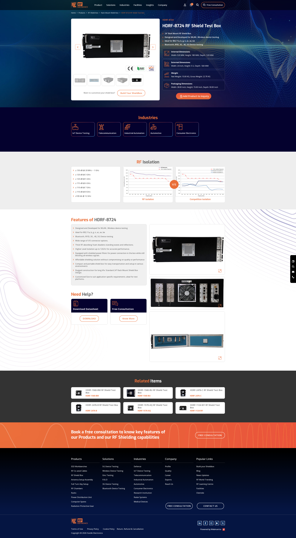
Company (162, 5)
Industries (124, 5)
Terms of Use (77, 529)
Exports (168, 479)
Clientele (200, 493)
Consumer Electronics (143, 488)
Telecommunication (142, 475)
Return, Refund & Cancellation (130, 529)
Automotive (139, 484)
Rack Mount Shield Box (109, 13)
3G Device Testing (110, 484)
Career (168, 475)
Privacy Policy (93, 529)
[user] (185, 5)
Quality (168, 471)
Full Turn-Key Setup (79, 484)
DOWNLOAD (89, 318)
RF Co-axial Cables (79, 471)
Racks (73, 493)
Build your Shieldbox (205, 466)
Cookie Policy (108, 529)
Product (98, 5)
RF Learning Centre (204, 484)
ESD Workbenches (79, 466)
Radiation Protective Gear (82, 506)
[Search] (197, 5)
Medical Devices (141, 501)
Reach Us (169, 484)
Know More (128, 318)
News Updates (202, 475)
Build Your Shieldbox (131, 93)
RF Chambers (77, 488)
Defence (137, 466)
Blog (198, 471)
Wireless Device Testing (112, 471)
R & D (104, 479)
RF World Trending (204, 479)
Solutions (110, 5)
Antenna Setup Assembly (82, 479)
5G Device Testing (110, 466)
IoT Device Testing (142, 471)
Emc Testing (107, 475)
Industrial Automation (143, 479)
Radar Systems (140, 497)
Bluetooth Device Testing (113, 488)
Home (73, 13)
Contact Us (210, 506)
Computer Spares (78, 501)
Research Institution (143, 493)
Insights (150, 5)
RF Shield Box (93, 13)
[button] (153, 47)
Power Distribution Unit (81, 497)
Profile (168, 466)
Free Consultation (214, 5)
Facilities (138, 5)
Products (82, 13)
